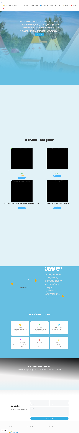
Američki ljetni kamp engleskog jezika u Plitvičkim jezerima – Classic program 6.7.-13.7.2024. (22, 170)
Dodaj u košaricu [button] (22, 177)
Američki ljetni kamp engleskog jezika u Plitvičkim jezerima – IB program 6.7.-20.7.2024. (57, 170)
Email (49, 432)
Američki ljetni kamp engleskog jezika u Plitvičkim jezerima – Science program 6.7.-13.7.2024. (21, 203)
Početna (29, 432)
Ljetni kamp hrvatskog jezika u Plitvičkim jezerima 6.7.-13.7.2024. (57, 203)
